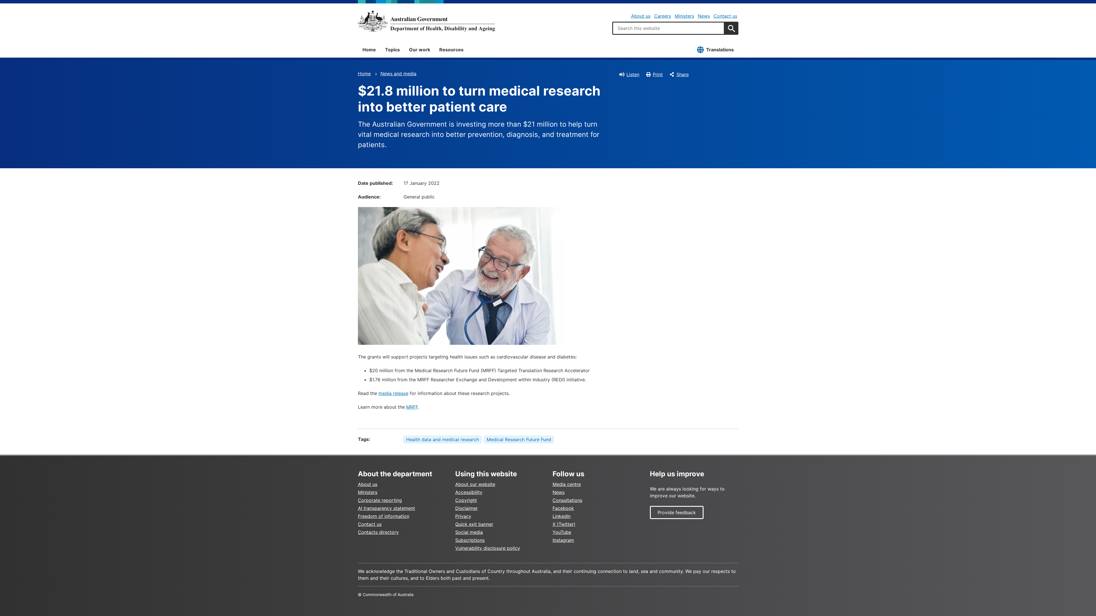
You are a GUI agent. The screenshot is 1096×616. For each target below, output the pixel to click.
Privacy (463, 516)
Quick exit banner (474, 524)
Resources (451, 49)
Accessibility (468, 492)
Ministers (684, 16)
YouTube (562, 532)
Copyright (466, 500)
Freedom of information (383, 516)
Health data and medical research (442, 439)
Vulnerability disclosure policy (487, 548)
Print (658, 74)
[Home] (426, 21)
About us (640, 16)
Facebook (563, 508)
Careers (662, 16)
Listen (632, 74)
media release (393, 393)
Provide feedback (677, 512)
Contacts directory (378, 532)
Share (682, 74)
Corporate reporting (380, 500)
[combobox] (668, 28)
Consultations (567, 500)
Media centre (567, 484)
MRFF (412, 407)
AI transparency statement (386, 508)
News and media (398, 73)
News (704, 16)
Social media (469, 532)
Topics (392, 49)
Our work (419, 49)
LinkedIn (562, 516)
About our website (475, 484)
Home (369, 49)
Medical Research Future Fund (519, 439)
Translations (720, 49)
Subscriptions (470, 540)
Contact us (725, 16)
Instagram (563, 540)
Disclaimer (466, 508)
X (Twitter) (564, 524)
